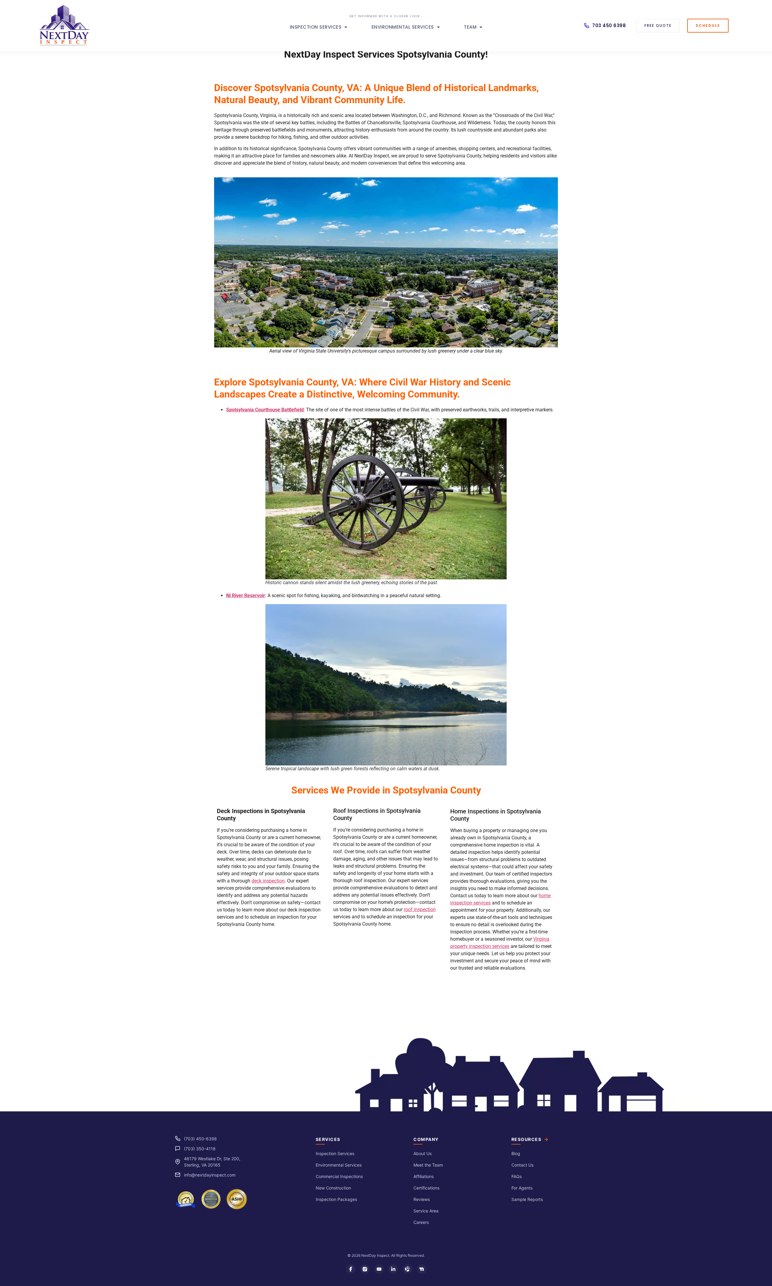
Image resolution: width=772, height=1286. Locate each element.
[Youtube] (379, 1269)
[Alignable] (407, 1269)
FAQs (516, 1176)
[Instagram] (365, 1269)
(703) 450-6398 (200, 1138)
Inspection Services (316, 27)
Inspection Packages (336, 1199)
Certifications (426, 1187)
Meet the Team (428, 1164)
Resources (526, 1139)
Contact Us (522, 1164)
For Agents (522, 1187)
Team (470, 27)
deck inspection (268, 881)
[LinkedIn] (393, 1269)
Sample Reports (527, 1199)
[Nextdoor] (421, 1269)
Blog (515, 1153)
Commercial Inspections (339, 1176)
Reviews (421, 1199)
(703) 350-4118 (200, 1148)
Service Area (425, 1210)
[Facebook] (351, 1269)
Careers (421, 1222)
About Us (422, 1153)
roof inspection (420, 909)
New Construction (333, 1187)
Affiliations (423, 1176)
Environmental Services (403, 27)
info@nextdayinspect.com (210, 1174)
